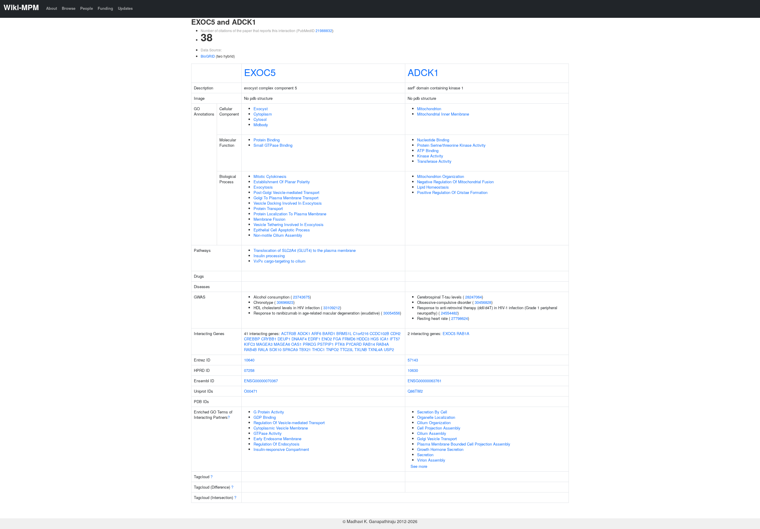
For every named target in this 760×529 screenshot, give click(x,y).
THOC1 (318, 349)
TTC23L (346, 349)
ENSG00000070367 (261, 380)
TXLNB (360, 349)
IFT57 (395, 339)
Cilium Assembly (431, 433)
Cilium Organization (434, 422)
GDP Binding (265, 417)
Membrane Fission (269, 219)
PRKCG (309, 344)
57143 (413, 360)
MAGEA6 (282, 344)
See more (419, 466)
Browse (68, 8)
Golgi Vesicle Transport (437, 438)
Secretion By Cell (432, 412)
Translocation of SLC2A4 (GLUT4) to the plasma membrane (305, 250)
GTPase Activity (268, 433)
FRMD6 (348, 339)
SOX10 (275, 349)
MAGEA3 (264, 344)
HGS (374, 339)
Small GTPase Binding (273, 145)
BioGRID (208, 56)
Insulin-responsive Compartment (281, 449)
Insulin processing (269, 255)
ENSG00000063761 (424, 380)
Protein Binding (267, 140)
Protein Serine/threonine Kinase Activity (451, 145)
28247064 (473, 297)
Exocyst (261, 108)
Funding (105, 8)
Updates (125, 8)
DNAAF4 (299, 339)
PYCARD (354, 344)
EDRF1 (314, 339)
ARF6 (316, 333)
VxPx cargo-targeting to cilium (279, 261)
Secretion (425, 454)
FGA (337, 339)
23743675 (301, 297)
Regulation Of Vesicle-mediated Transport (289, 422)
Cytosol (260, 119)
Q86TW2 (415, 391)
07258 (249, 370)
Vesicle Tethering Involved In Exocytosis (289, 224)
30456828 (483, 302)
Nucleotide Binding (433, 140)
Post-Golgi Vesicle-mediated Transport (286, 192)
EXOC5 (260, 72)
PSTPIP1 (325, 344)
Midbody (261, 124)
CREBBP (252, 339)
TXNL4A (375, 349)
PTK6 (340, 344)
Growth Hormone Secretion (440, 449)
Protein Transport (268, 208)
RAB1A (463, 333)
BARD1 (328, 333)
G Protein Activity (269, 412)
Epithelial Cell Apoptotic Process (282, 230)
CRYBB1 (268, 339)
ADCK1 (423, 72)
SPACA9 (290, 349)
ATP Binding (427, 150)
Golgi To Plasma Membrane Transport (286, 197)
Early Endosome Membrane (277, 438)
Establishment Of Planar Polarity (282, 181)
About (51, 8)
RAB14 (369, 344)
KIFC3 (249, 344)
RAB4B (250, 349)
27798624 (459, 318)
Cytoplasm (263, 114)
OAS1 (296, 344)
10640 (249, 360)
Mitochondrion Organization (440, 176)
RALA (263, 349)
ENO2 (327, 339)
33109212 (331, 307)
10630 (413, 370)
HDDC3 (363, 339)
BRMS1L (344, 333)
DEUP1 (284, 339)
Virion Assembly (431, 460)
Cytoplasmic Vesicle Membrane (281, 428)
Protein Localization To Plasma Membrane (290, 214)
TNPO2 (332, 349)
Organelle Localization (436, 417)
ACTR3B (288, 333)
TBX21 (305, 349)
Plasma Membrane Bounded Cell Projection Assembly (463, 444)
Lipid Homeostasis (433, 187)
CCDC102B (379, 333)
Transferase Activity (434, 161)
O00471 (250, 391)
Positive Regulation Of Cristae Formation (452, 192)
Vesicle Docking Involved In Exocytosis (288, 203)
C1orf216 (360, 333)
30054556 (391, 313)
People (86, 8)
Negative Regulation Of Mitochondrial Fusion (455, 181)
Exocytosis (263, 187)
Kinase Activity (430, 156)
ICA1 (384, 339)
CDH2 (395, 333)
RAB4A (382, 344)
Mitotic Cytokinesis (270, 176)
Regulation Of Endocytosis (277, 444)
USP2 (389, 349)
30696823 (285, 302)
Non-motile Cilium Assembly (278, 235)
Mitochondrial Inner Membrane (443, 114)
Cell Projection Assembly (438, 428)
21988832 (324, 30)
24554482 (449, 313)
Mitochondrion (429, 108)
